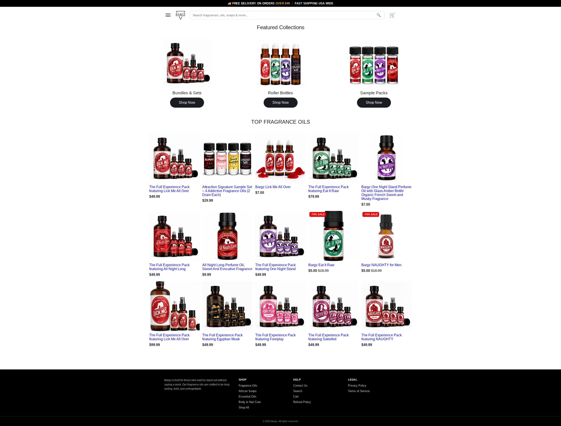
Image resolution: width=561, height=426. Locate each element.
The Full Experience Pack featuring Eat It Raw (328, 189)
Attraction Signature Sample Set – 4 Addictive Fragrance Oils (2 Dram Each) (227, 191)
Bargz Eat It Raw (321, 265)
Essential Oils (247, 396)
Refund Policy (302, 402)
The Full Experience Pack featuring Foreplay (275, 337)
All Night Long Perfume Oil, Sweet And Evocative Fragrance (227, 267)
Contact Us (300, 385)
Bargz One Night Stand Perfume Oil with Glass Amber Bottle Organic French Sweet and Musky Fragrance (386, 193)
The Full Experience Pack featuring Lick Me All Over (169, 189)
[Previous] (157, 157)
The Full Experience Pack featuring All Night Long (169, 267)
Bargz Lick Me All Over (273, 187)
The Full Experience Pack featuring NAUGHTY (381, 337)
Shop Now (187, 102)
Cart (295, 396)
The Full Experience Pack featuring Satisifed (328, 337)
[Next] (191, 157)
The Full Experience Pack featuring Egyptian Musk (222, 337)
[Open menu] (168, 15)
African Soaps (248, 391)
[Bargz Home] (180, 15)
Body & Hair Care (250, 402)
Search (297, 391)
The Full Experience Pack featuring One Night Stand (275, 267)
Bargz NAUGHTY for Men (381, 265)
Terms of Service (359, 391)
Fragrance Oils (248, 385)
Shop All (244, 407)
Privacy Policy (357, 385)
